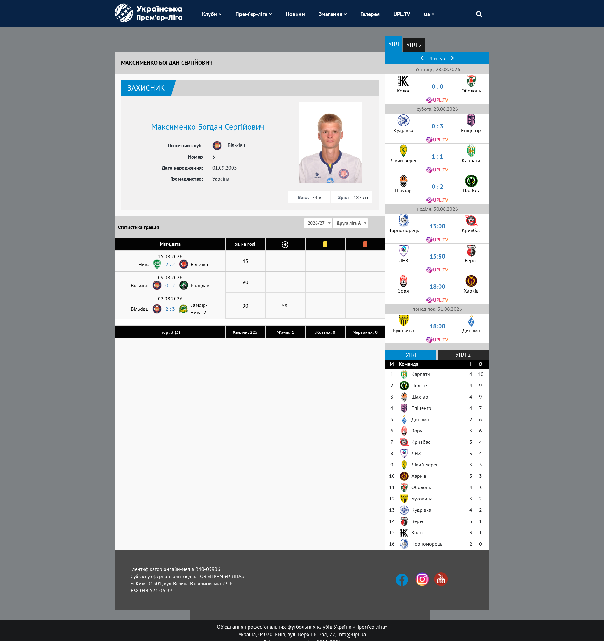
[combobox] (318, 223)
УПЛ (394, 43)
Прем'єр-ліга (251, 14)
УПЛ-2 (414, 44)
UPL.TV (402, 14)
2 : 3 (170, 309)
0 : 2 (170, 285)
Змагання (330, 14)
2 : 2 (170, 264)
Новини (295, 14)
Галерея (370, 14)
